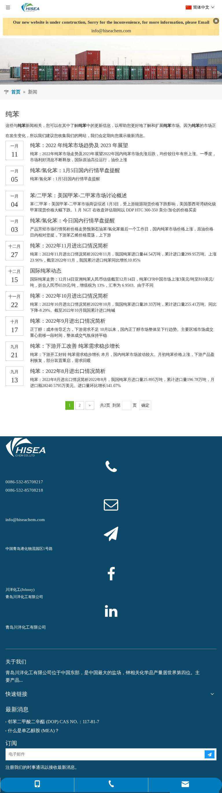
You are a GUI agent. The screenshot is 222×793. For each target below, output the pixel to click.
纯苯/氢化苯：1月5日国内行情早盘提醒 (75, 170)
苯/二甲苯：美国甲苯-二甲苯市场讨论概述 (78, 195)
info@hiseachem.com (111, 30)
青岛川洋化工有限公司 (25, 627)
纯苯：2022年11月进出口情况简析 (69, 246)
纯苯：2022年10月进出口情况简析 (69, 296)
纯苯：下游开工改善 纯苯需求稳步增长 (75, 346)
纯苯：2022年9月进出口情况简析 (68, 321)
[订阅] (209, 754)
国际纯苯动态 (45, 271)
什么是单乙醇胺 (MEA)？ (33, 730)
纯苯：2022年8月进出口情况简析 (68, 371)
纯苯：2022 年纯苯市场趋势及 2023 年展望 (79, 145)
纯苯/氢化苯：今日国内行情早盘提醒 (72, 220)
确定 (145, 405)
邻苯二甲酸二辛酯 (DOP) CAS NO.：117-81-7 (53, 721)
